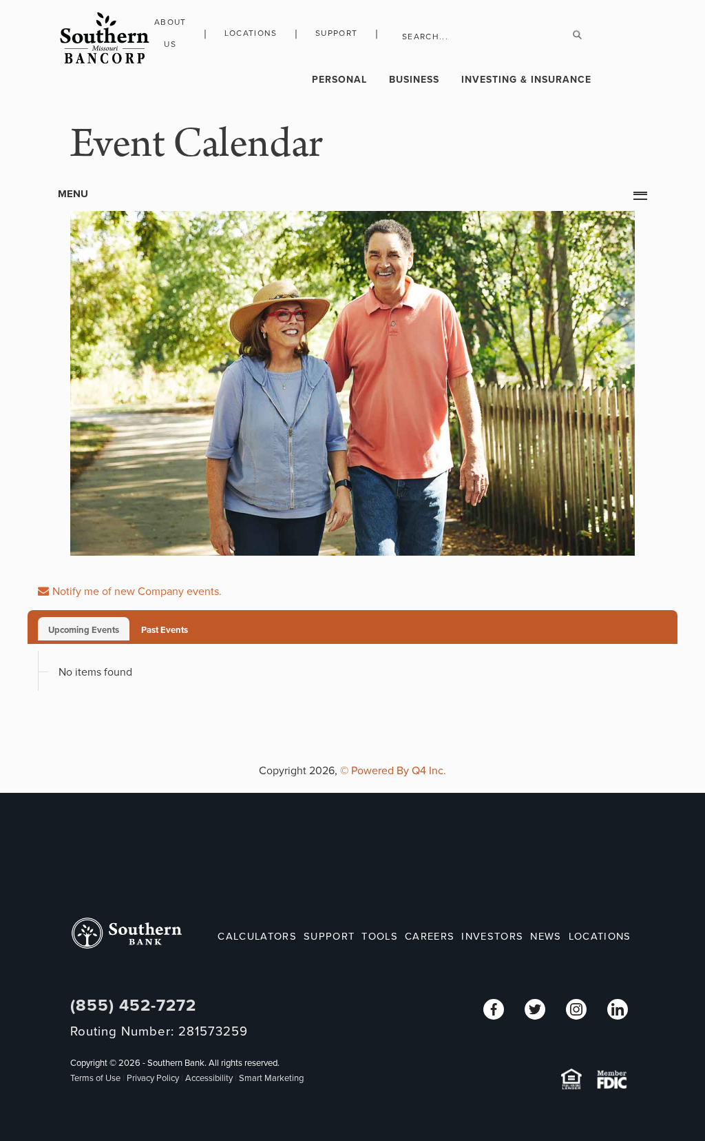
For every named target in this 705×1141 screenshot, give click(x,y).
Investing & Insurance (526, 79)
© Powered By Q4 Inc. (393, 771)
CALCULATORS (257, 936)
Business (414, 79)
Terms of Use (95, 1078)
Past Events (164, 630)
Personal (339, 79)
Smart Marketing (271, 1078)
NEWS (545, 936)
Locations (250, 33)
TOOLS (379, 936)
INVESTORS (492, 936)
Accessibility (209, 1078)
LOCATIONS (600, 936)
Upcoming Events (83, 630)
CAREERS (429, 936)
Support (336, 33)
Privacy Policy (153, 1078)
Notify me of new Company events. (137, 591)
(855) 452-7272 (133, 1006)
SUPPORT (329, 936)
